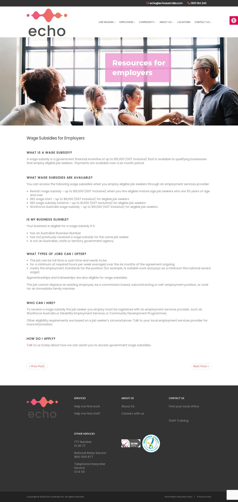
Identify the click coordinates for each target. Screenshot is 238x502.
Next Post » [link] (201, 366)
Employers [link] (126, 22)
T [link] (75, 442)
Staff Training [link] (178, 421)
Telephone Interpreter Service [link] (90, 466)
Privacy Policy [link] (204, 496)
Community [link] (146, 22)
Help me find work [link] (87, 406)
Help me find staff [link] (87, 413)
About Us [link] (165, 22)
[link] (234, 20)
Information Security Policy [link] (178, 496)
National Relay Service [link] (90, 453)
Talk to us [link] (34, 345)
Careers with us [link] (132, 413)
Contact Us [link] (202, 22)
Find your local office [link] (184, 406)
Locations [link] (184, 22)
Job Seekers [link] (106, 22)
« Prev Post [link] (37, 366)
